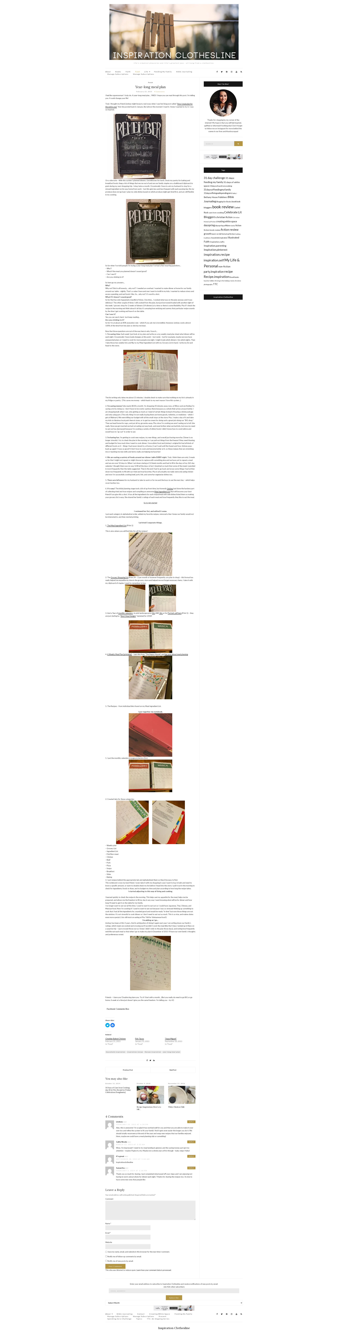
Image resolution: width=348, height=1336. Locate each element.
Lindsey (170, 488)
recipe (228, 271)
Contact (141, 1314)
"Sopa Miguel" (171, 1038)
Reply (191, 1122)
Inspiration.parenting (215, 245)
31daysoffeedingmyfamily (217, 189)
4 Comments (159, 91)
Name (108, 1223)
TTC (215, 284)
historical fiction (228, 234)
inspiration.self (214, 260)
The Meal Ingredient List (116, 525)
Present (162, 1316)
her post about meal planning (176, 654)
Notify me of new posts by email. (120, 1261)
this (153, 613)
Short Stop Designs (128, 616)
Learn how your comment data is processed (153, 1270)
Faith (128, 72)
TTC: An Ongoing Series (158, 1319)
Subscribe (174, 1298)
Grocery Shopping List (119, 577)
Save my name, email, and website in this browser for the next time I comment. (139, 1252)
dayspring (209, 225)
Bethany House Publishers (215, 197)
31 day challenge (214, 177)
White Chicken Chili (176, 1107)
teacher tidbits (209, 281)
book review (223, 206)
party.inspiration (214, 271)
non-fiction (224, 266)
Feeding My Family (163, 72)
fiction (238, 225)
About (108, 72)
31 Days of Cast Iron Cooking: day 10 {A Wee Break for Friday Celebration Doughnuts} (118, 1090)
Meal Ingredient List (162, 491)
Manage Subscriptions (117, 74)
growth (207, 233)
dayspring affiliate (222, 225)
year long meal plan (171, 1052)
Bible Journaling (184, 72)
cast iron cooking (216, 212)
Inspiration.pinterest (215, 249)
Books (118, 72)
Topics (139, 1319)
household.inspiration (115, 1052)
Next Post (173, 1070)
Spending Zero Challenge (119, 1319)
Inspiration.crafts (217, 242)
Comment (109, 1199)
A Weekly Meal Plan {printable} (119, 654)
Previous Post (128, 1070)
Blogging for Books (223, 202)
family (233, 225)
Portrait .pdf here (174, 613)
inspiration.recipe (135, 1052)
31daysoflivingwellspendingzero (218, 193)
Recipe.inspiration (153, 1052)
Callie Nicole (121, 1142)
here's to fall (216, 234)
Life (146, 72)
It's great (120, 1156)
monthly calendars (125, 613)
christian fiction (224, 217)
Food (137, 72)
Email (108, 1233)
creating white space (226, 221)
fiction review (229, 229)
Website (108, 1242)
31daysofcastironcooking (221, 186)
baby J (235, 193)
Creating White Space (159, 1314)
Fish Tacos (139, 1038)
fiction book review (212, 230)
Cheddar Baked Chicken (115, 1038)
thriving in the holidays (222, 281)
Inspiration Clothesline (223, 297)
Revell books (234, 277)
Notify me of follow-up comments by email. (125, 1256)
